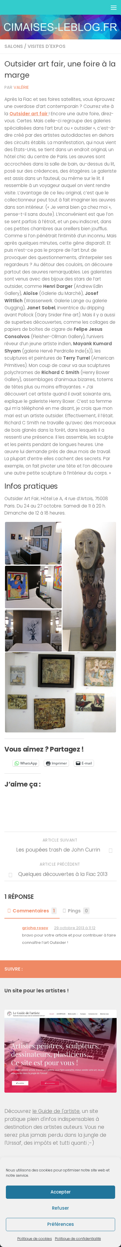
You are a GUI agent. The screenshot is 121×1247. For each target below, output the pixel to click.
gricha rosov (35, 928)
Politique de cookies (34, 1238)
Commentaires (34, 910)
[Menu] (113, 7)
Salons (13, 46)
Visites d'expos (46, 46)
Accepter (61, 1192)
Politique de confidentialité (78, 1238)
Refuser (60, 1208)
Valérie (21, 87)
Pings (78, 910)
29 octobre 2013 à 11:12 (74, 928)
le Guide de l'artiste (56, 1111)
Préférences (60, 1224)
